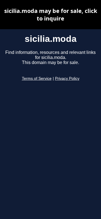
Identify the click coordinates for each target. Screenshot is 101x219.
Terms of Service (37, 78)
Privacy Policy (67, 78)
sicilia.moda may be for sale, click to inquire (50, 14)
